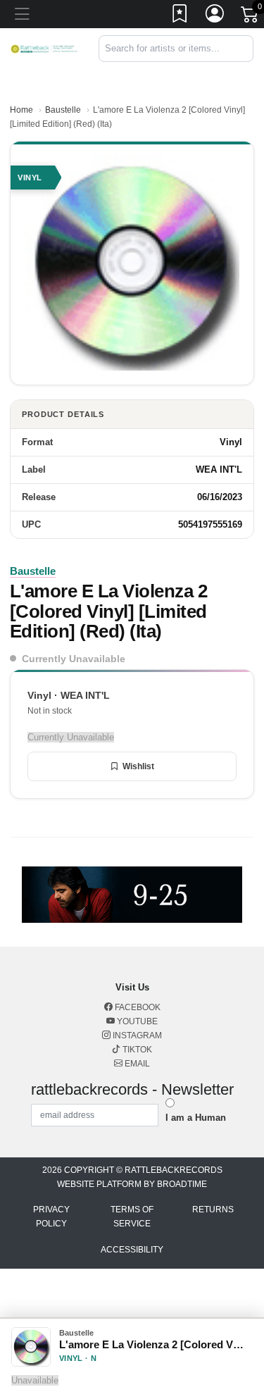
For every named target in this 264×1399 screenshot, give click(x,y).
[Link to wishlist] (180, 16)
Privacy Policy (51, 1217)
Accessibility (132, 1250)
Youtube (136, 1021)
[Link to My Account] (215, 16)
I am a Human (195, 1117)
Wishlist (138, 766)
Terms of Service (132, 1217)
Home (21, 110)
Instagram (136, 1035)
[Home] (44, 48)
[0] (250, 17)
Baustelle (63, 110)
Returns (213, 1209)
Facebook (137, 1007)
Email (136, 1064)
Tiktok (136, 1050)
